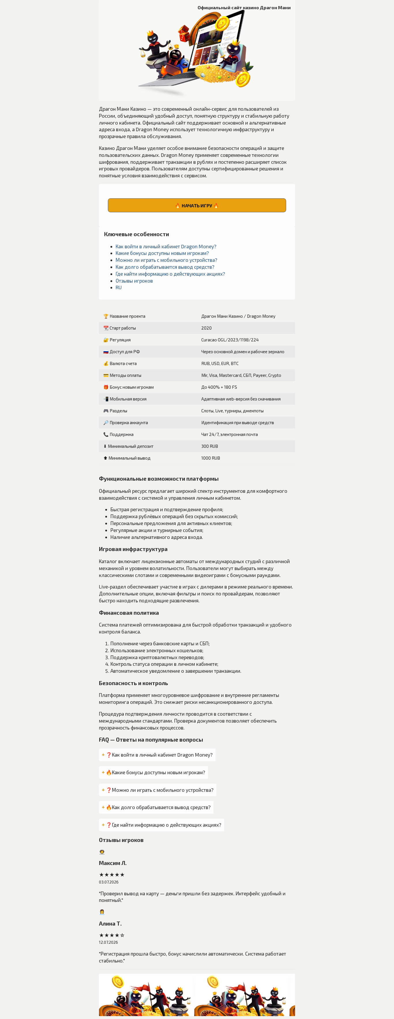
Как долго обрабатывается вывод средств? (165, 267)
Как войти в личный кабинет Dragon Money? (166, 246)
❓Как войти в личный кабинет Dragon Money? (159, 754)
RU (119, 287)
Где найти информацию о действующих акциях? (170, 274)
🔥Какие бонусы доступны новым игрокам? (155, 772)
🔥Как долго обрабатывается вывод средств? (158, 807)
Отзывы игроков (134, 280)
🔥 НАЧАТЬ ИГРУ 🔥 (197, 205)
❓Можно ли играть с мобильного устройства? (159, 790)
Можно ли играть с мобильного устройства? (166, 260)
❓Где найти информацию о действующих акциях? (163, 825)
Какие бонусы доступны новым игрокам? (162, 253)
